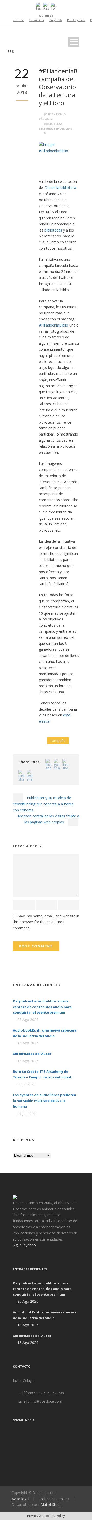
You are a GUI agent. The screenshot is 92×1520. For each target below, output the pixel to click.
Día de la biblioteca (60, 187)
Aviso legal (20, 1498)
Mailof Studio (52, 1504)
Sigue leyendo (24, 1245)
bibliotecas (53, 230)
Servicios (36, 20)
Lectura (45, 128)
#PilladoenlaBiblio (53, 325)
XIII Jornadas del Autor (32, 1053)
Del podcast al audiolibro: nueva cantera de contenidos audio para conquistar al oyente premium (42, 1007)
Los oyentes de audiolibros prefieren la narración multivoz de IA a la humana (44, 1100)
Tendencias (63, 128)
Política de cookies (53, 1498)
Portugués (76, 20)
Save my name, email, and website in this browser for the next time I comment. (46, 922)
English (55, 20)
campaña (58, 740)
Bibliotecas (53, 124)
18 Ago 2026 (27, 1042)
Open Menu (73, 42)
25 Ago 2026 (27, 1019)
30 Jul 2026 (26, 1084)
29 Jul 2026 (26, 1113)
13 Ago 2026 (27, 1060)
